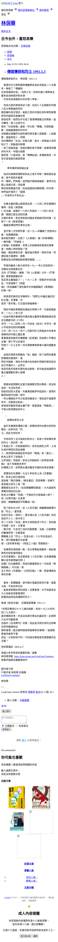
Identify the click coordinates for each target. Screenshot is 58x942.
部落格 (10, 55)
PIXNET (14, 897)
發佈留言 (6, 729)
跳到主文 (6, 31)
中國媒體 (24, 700)
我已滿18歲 (25, 936)
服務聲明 (32, 901)
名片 (9, 59)
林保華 (8, 23)
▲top (4, 705)
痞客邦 (31, 692)
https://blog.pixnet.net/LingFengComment (34, 656)
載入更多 (6, 711)
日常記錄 (25, 46)
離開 (35, 936)
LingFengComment (10, 675)
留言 (38, 692)
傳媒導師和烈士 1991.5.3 (26, 72)
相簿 (9, 52)
